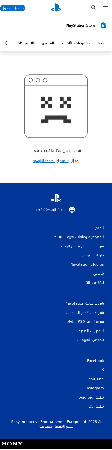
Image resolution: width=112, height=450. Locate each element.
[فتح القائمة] (106, 8)
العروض (48, 43)
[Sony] (12, 447)
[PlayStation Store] (87, 25)
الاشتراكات (25, 43)
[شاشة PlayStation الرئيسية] (56, 8)
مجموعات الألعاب (76, 43)
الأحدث (102, 43)
